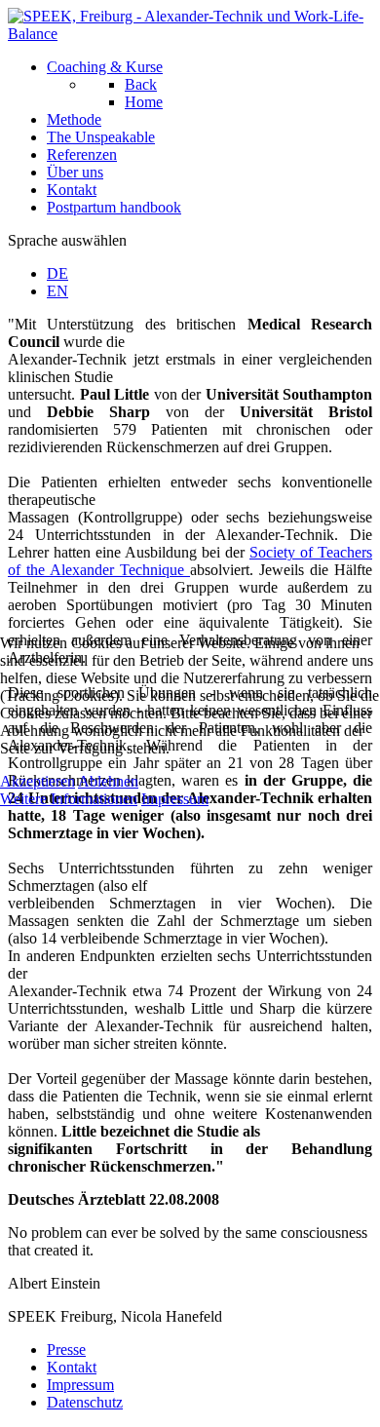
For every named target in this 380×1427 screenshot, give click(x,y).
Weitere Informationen (68, 799)
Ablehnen (108, 781)
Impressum (175, 799)
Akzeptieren (37, 781)
